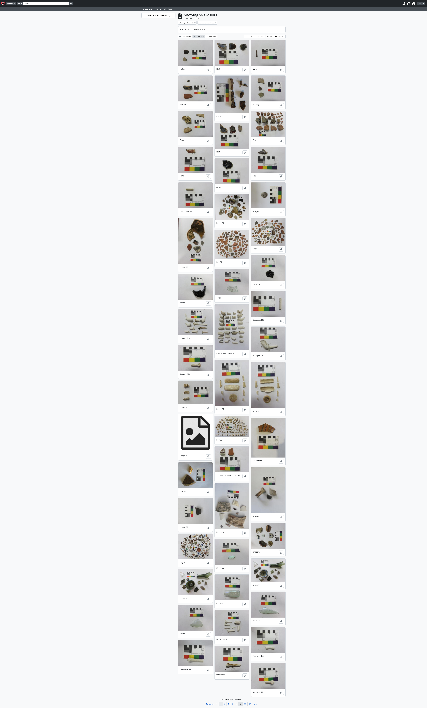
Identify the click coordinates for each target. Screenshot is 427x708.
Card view (200, 36)
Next (256, 704)
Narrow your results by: (158, 15)
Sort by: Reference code (254, 36)
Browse (10, 4)
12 (250, 704)
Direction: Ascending (275, 36)
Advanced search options (193, 29)
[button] (403, 3)
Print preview (186, 36)
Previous (210, 704)
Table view (212, 36)
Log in (420, 4)
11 (245, 704)
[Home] (3, 4)
